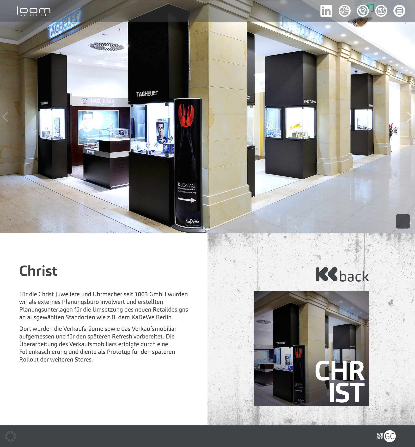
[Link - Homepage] (386, 434)
